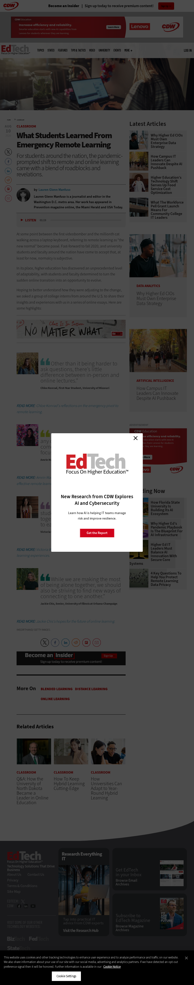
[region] (97, 967)
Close (135, 438)
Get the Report (97, 533)
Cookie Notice (112, 967)
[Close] (186, 958)
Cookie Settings (66, 976)
